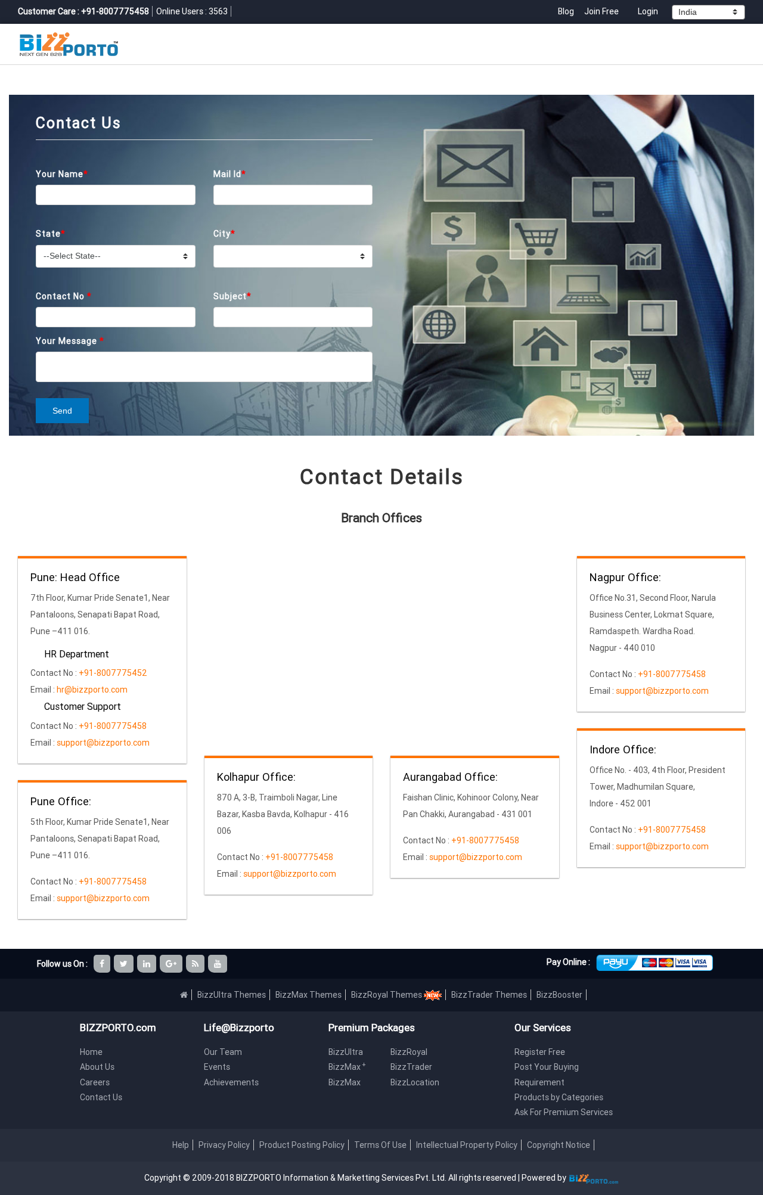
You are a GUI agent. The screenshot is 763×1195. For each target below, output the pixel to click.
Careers (95, 1082)
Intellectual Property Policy (466, 1145)
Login (648, 11)
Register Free (539, 1052)
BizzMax (347, 1066)
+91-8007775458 (112, 726)
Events (217, 1066)
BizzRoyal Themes (387, 994)
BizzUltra (345, 1052)
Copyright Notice (558, 1145)
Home (91, 1052)
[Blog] (196, 963)
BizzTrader (411, 1066)
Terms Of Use (380, 1145)
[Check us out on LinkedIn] (147, 963)
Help (180, 1145)
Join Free (601, 11)
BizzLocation (414, 1082)
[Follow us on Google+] (172, 963)
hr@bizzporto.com (92, 689)
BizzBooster (559, 994)
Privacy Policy (224, 1145)
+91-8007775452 (112, 673)
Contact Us (101, 1097)
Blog (567, 11)
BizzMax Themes (308, 994)
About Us (97, 1066)
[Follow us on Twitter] (124, 963)
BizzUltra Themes (231, 994)
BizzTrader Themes (489, 994)
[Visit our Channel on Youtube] (218, 963)
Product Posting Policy (302, 1145)
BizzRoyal (408, 1052)
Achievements (231, 1082)
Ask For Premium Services (563, 1112)
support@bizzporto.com (103, 742)
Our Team (223, 1052)
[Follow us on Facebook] (103, 963)
